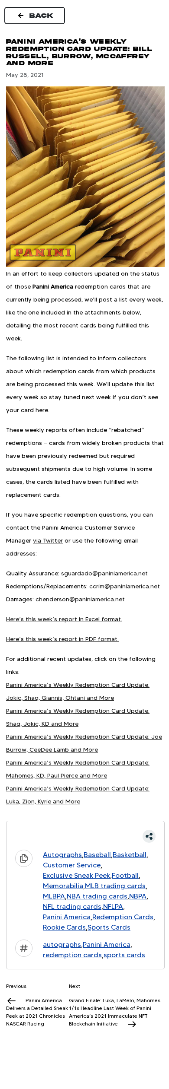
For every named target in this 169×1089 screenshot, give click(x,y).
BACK (41, 15)
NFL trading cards (72, 906)
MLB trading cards (115, 886)
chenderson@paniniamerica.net (80, 599)
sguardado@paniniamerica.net (104, 573)
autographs (62, 944)
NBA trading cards (97, 896)
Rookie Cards (64, 927)
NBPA (137, 896)
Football (125, 875)
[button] (85, 836)
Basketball (129, 855)
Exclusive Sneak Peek (76, 875)
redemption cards (72, 955)
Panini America (67, 917)
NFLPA (113, 906)
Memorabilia (63, 886)
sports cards (124, 955)
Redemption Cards (122, 917)
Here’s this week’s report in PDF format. (62, 639)
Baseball (97, 855)
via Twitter (48, 540)
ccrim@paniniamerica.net (124, 586)
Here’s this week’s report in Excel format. (64, 619)
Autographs (62, 855)
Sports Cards (109, 927)
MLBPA (54, 896)
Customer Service (72, 865)
